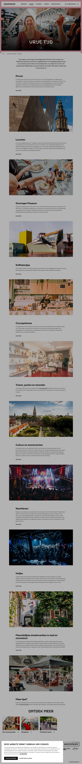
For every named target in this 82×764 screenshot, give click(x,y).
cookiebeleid (23, 754)
